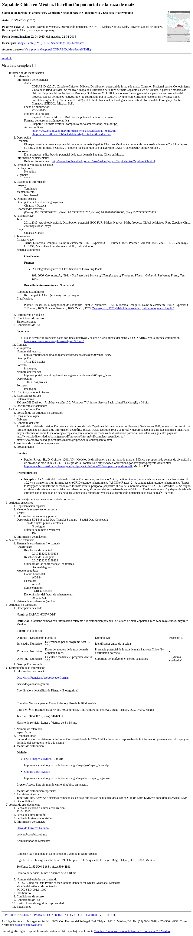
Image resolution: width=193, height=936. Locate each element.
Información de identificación (26, 72)
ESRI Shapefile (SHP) (57, 43)
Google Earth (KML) (29, 43)
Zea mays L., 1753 (103, 308)
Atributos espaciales (21, 502)
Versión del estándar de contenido (37, 886)
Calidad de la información (24, 409)
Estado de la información (31, 181)
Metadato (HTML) (79, 49)
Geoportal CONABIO (53, 49)
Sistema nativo (25, 399)
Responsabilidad (26, 735)
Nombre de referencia (29, 729)
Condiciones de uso (28, 325)
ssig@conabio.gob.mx (28, 924)
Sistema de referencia (21, 540)
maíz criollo (149, 308)
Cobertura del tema (28, 422)
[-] (34, 65)
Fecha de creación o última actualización (41, 808)
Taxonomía (23, 236)
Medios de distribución (30, 746)
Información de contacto (31, 671)
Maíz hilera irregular (128, 308)
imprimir (7, 58)
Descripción (24, 137)
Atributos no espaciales (23, 604)
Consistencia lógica (28, 416)
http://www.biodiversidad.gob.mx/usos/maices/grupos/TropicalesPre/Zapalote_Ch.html (103, 161)
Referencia (23, 76)
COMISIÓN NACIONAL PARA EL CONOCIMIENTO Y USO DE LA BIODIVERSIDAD (58, 915)
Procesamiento (25, 446)
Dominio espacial (27, 198)
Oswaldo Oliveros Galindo (33, 828)
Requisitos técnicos (28, 794)
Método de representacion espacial (37, 509)
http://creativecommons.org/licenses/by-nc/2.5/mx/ (54, 341)
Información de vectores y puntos (36, 516)
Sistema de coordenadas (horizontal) (38, 543)
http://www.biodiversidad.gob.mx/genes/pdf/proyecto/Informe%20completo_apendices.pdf (78, 466)
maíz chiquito (165, 308)
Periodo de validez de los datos (35, 164)
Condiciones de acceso (30, 318)
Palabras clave (25, 215)
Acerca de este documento (24, 804)
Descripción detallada (29, 608)
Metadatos (78, 43)
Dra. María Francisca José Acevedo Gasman (43, 677)
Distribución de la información (27, 667)
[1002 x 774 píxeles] (178, 41)
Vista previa (32, 49)
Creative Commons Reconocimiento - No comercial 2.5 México (132, 931)
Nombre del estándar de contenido (37, 879)
